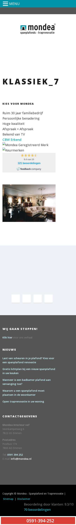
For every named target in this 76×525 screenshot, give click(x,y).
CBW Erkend (11, 139)
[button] (6, 4)
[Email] (48, 298)
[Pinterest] (26, 298)
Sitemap (8, 499)
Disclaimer (23, 499)
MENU (14, 3)
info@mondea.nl (21, 458)
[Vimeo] (37, 298)
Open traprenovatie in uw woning (23, 401)
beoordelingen (37, 509)
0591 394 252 (15, 454)
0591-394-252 (51, 39)
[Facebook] (15, 298)
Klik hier (7, 337)
